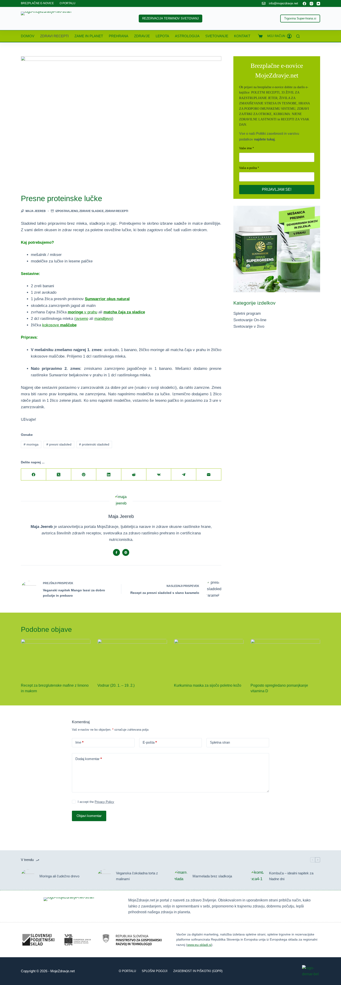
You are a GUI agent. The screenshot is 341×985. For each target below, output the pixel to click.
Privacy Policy (104, 802)
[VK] (158, 474)
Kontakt (242, 36)
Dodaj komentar (88, 759)
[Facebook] (304, 3)
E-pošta (150, 742)
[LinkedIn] (108, 474)
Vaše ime (245, 148)
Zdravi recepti (54, 36)
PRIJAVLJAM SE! (276, 189)
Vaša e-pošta (248, 168)
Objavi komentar (89, 816)
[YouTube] (318, 3)
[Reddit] (133, 474)
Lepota (162, 36)
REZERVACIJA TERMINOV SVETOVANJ (170, 18)
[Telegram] (183, 474)
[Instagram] (311, 3)
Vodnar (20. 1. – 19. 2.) (116, 685)
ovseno (82, 318)
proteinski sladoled (94, 444)
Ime (79, 742)
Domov (27, 36)
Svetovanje (216, 36)
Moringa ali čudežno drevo (59, 876)
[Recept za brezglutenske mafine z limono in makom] (55, 658)
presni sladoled (58, 444)
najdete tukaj (264, 139)
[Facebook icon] (116, 552)
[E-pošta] (208, 474)
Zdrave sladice (91, 211)
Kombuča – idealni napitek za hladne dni (291, 876)
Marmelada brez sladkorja (212, 876)
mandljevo (103, 318)
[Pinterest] (83, 474)
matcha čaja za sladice (124, 312)
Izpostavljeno (66, 211)
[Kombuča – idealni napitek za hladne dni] (257, 876)
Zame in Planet (88, 36)
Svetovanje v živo (248, 326)
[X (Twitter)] (58, 474)
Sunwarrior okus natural (107, 299)
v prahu (82, 312)
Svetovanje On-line (249, 320)
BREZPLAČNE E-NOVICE (37, 3)
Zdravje (142, 36)
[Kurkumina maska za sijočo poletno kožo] (209, 658)
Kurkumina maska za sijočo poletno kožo (207, 685)
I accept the (96, 802)
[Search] (298, 36)
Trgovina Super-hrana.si (300, 18)
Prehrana (118, 36)
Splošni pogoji (154, 971)
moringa (31, 444)
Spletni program (247, 313)
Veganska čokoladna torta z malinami (137, 876)
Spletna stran (220, 742)
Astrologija (187, 36)
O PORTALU (67, 3)
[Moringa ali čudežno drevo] (28, 876)
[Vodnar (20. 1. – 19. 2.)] (132, 658)
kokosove (59, 325)
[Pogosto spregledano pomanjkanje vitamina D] (285, 658)
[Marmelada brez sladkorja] (181, 876)
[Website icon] (125, 552)
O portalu (127, 971)
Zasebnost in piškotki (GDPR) (197, 971)
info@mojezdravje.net (283, 3)
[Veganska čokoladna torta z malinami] (104, 876)
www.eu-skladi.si (199, 945)
